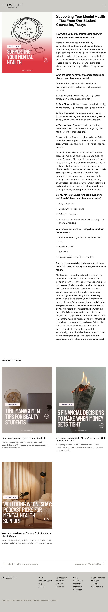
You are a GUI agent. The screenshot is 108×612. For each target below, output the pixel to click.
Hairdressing (61, 578)
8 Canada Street (98, 578)
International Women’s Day (88, 564)
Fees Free (60, 587)
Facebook (77, 590)
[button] (104, 6)
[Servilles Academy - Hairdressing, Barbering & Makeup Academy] (15, 6)
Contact (41, 587)
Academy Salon (45, 581)
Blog (40, 584)
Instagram (77, 587)
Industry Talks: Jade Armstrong (22, 564)
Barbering (60, 581)
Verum (54, 600)
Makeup (59, 584)
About (40, 578)
